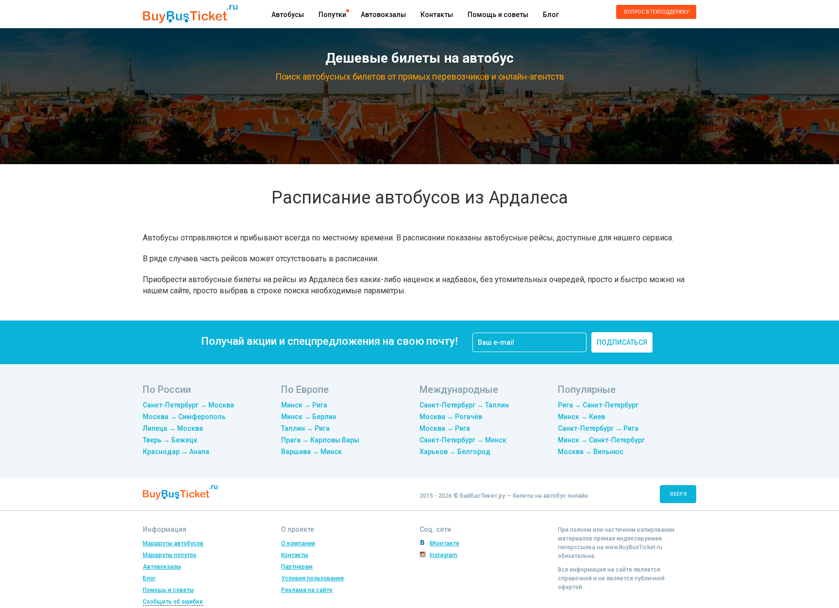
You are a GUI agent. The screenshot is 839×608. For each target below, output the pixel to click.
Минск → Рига (304, 405)
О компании (298, 543)
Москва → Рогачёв (451, 417)
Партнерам (297, 566)
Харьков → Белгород (455, 452)
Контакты (436, 14)
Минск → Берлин (308, 417)
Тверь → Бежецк (170, 440)
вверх (678, 494)
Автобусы (287, 14)
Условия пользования (312, 578)
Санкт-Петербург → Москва (188, 405)
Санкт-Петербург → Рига (598, 428)
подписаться (622, 342)
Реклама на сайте (307, 590)
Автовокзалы (383, 14)
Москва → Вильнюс (590, 452)
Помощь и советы (498, 14)
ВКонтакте (444, 543)
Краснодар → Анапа (176, 452)
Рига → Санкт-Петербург (598, 405)
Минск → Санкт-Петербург (601, 440)
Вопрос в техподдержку (656, 12)
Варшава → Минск (311, 452)
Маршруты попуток (170, 555)
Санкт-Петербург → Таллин (464, 405)
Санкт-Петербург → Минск (463, 440)
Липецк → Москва (173, 428)
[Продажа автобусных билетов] (190, 13)
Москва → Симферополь (184, 417)
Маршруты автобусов (173, 543)
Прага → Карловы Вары (320, 440)
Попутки (332, 14)
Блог (551, 14)
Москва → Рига (445, 428)
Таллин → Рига (305, 428)
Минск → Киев (581, 417)
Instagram (443, 555)
